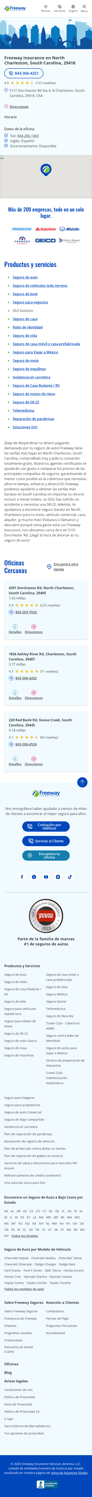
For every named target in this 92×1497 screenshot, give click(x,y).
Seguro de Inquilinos (19, 1055)
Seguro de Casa (15, 1048)
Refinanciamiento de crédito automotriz (32, 1175)
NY (68, 1223)
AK (6, 1211)
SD (31, 1230)
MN (69, 1217)
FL (63, 1211)
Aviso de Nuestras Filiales (69, 1473)
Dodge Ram (67, 1264)
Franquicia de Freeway (20, 1318)
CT (44, 1211)
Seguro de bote (25, 294)
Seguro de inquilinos (29, 369)
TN (37, 1230)
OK (82, 1223)
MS (6, 1223)
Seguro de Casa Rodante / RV (36, 385)
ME (56, 1217)
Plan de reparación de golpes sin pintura (33, 1156)
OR (6, 1230)
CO (38, 1211)
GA (69, 1211)
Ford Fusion (12, 1270)
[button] (46, 170)
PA (13, 1230)
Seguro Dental (56, 1001)
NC (20, 1223)
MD (48, 1217)
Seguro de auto (25, 277)
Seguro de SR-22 (16, 1033)
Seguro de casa (25, 319)
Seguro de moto (26, 360)
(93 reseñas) (49, 737)
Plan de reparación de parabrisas (28, 1134)
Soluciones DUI (25, 427)
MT (13, 1223)
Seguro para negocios (30, 302)
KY (28, 1217)
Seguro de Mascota (59, 1016)
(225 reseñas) (50, 605)
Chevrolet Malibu (43, 1258)
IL (11, 1217)
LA (34, 1217)
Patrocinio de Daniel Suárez (18, 1349)
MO (77, 1217)
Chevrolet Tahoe (70, 1258)
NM (54, 1223)
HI (75, 1211)
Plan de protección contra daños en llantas (35, 1148)
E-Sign (8, 1419)
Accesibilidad (55, 1333)
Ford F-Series (33, 1270)
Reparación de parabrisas (33, 418)
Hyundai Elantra (35, 1277)
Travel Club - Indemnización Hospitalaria (56, 1078)
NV (61, 1223)
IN (16, 1217)
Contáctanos (55, 1311)
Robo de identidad (28, 327)
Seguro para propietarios (22, 1105)
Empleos (10, 1326)
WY (6, 1236)
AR (19, 1211)
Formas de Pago (57, 1318)
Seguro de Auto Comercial (23, 1112)
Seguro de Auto (15, 975)
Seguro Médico (56, 994)
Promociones (13, 1340)
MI (62, 1217)
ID (5, 1217)
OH (75, 1223)
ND (27, 1223)
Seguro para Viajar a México (35, 352)
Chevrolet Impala (16, 1258)
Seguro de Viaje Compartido (24, 1119)
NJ (47, 1223)
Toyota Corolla (36, 1283)
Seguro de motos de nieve (34, 393)
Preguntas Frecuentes (61, 1326)
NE (34, 1223)
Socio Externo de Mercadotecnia (27, 1426)
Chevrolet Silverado (18, 1264)
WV (82, 1230)
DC (51, 1211)
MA (41, 1217)
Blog (8, 1372)
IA (81, 1211)
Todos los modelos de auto (24, 1289)
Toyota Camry (14, 1283)
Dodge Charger (45, 1264)
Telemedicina (23, 410)
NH (41, 1223)
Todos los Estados (24, 1236)
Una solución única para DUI (24, 1183)
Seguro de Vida (57, 987)
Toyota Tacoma (60, 1283)
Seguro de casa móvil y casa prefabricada (46, 344)
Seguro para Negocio (19, 1098)
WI (75, 1230)
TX (43, 1230)
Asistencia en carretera (31, 377)
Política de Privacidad (19, 1397)
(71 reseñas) (49, 671)
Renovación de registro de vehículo (29, 1141)
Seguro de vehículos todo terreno (40, 285)
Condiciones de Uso (18, 1390)
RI (18, 1230)
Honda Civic (12, 1277)
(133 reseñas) (45, 83)
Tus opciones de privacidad (24, 1433)
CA (31, 1211)
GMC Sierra (53, 1270)
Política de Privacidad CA (22, 1411)
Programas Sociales (18, 1333)
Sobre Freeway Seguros (21, 1311)
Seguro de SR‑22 (26, 402)
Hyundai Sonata (60, 1277)
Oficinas (11, 1364)
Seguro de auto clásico (20, 1041)
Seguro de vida (25, 335)
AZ (25, 1211)
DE (57, 1211)
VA (56, 1230)
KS (22, 1217)
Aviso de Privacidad (18, 1404)
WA (69, 1230)
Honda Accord (74, 1270)
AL (12, 1211)
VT (62, 1230)
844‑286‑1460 (28, 135)
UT (50, 1230)
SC (24, 1230)
